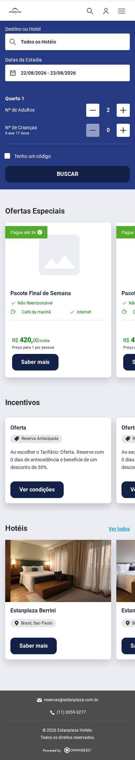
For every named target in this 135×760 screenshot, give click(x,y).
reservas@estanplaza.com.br (71, 699)
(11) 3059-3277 (71, 712)
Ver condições (37, 489)
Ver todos (119, 528)
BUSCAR (67, 174)
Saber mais (35, 362)
